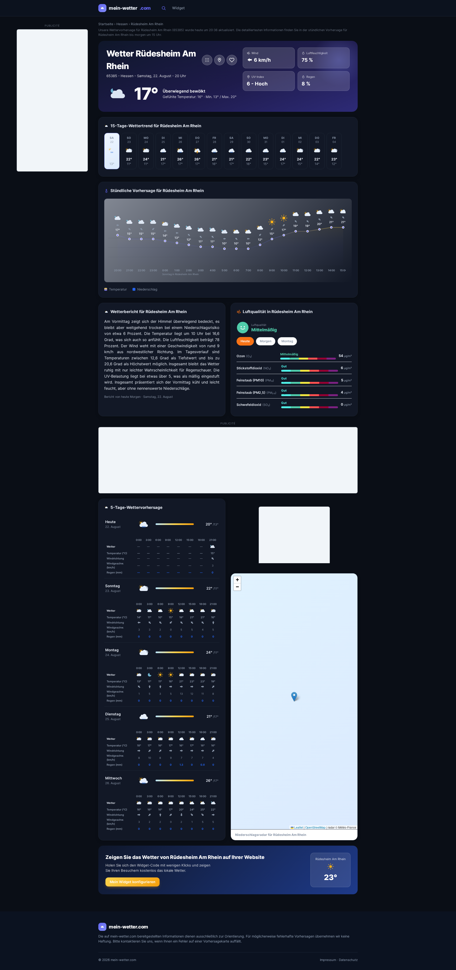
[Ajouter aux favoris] (232, 60)
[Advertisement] (228, 460)
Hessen (122, 24)
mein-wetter (130, 8)
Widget (178, 8)
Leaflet (298, 827)
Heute (245, 341)
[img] (294, 701)
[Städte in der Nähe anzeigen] (219, 60)
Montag (287, 341)
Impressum (328, 960)
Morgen (265, 341)
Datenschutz (348, 960)
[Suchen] (163, 8)
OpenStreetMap (315, 827)
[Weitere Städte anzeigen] (207, 60)
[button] (294, 697)
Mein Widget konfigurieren (132, 882)
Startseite (105, 24)
